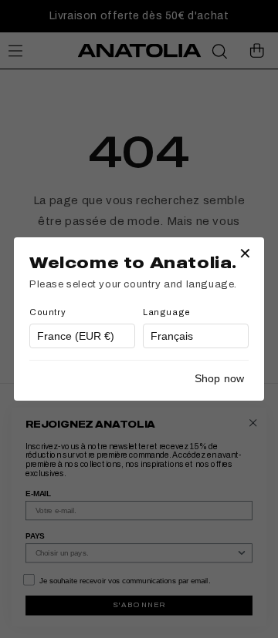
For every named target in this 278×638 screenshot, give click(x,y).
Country (47, 312)
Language (167, 312)
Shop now (219, 378)
